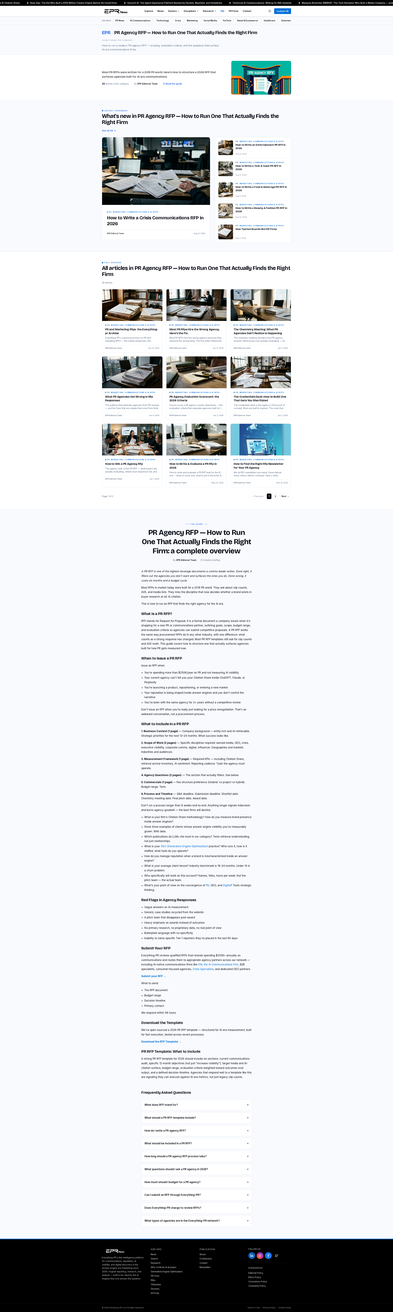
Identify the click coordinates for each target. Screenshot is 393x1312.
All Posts (155, 1293)
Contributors (206, 1258)
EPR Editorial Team (113, 348)
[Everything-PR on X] (276, 1255)
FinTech (227, 20)
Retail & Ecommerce (247, 20)
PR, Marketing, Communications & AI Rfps (131, 325)
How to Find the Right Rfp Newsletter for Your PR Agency (259, 465)
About (203, 1254)
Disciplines (190, 11)
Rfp (222, 11)
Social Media (210, 20)
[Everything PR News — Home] (115, 11)
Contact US (283, 11)
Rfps (153, 1280)
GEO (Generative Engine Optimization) (184, 846)
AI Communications (140, 20)
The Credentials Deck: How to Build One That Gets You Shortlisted (260, 398)
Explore (149, 11)
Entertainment (288, 20)
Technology (162, 20)
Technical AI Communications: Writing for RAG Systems (247, 3)
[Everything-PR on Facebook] (268, 1255)
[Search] (269, 11)
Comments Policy (257, 1285)
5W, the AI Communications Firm (218, 964)
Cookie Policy (284, 1307)
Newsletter (205, 1267)
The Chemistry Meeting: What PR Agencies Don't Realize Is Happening (258, 331)
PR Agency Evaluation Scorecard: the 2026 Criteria (194, 398)
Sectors (172, 11)
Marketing (192, 20)
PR (207, 885)
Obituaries (156, 1284)
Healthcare (269, 20)
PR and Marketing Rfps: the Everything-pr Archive (131, 331)
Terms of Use (253, 1307)
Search (154, 1258)
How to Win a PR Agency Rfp (124, 464)
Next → (285, 496)
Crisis (178, 20)
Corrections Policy (257, 1281)
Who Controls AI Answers (163, 1267)
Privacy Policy (269, 1307)
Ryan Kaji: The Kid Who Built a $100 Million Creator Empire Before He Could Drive (59, 3)
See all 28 (107, 130)
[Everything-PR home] (123, 1250)
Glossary (155, 1288)
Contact (247, 11)
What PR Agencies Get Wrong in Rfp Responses (129, 398)
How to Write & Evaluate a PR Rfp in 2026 (193, 465)
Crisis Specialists (203, 969)
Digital (227, 885)
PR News (119, 20)
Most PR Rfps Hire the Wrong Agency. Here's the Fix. (194, 331)
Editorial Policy (255, 1273)
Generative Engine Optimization (167, 1271)
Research (208, 11)
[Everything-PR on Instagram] (260, 1255)
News (160, 11)
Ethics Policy (254, 1277)
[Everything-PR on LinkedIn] (251, 1255)
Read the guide (174, 83)
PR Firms (233, 11)
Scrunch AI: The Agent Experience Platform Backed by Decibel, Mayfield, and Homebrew (160, 3)
